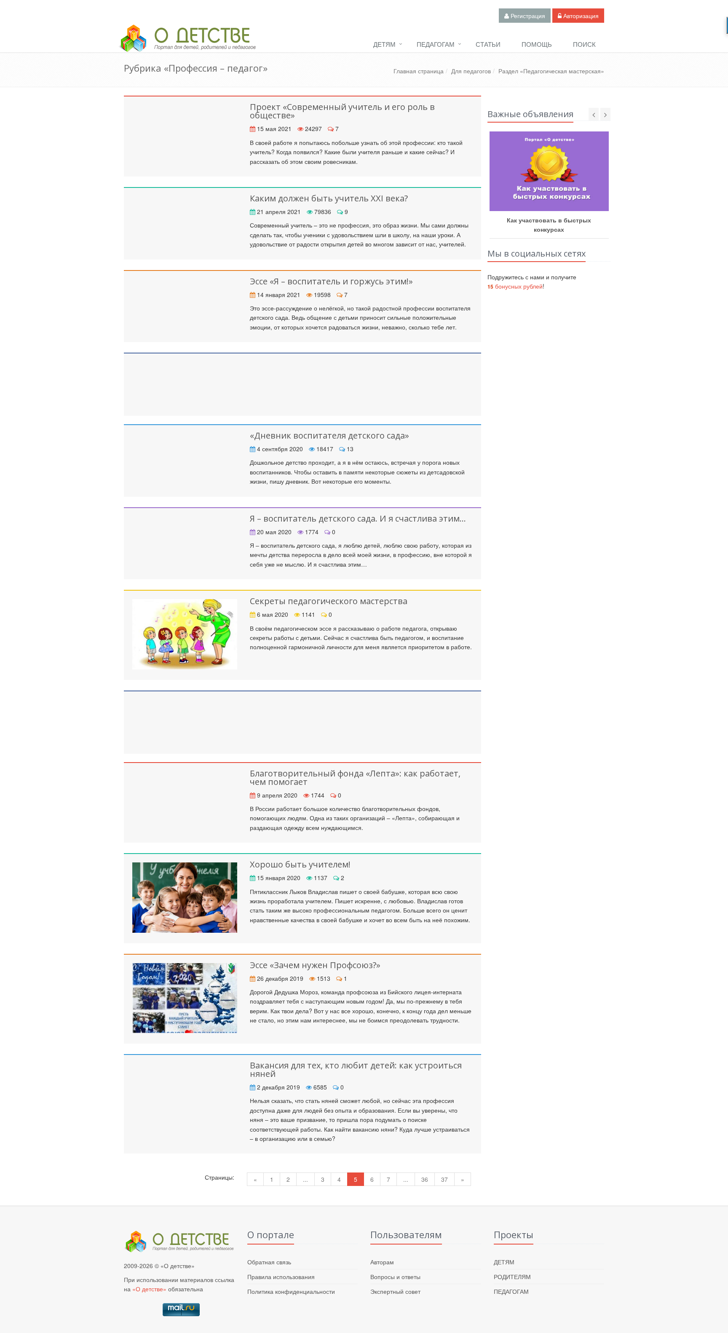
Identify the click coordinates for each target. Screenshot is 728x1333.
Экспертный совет (395, 1291)
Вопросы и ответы (395, 1276)
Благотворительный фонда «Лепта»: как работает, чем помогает (355, 777)
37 (444, 1179)
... (305, 1179)
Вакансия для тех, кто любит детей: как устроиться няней (356, 1069)
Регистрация (527, 15)
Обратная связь (269, 1262)
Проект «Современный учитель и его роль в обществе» (342, 111)
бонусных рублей (515, 286)
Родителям (512, 1276)
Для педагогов (471, 71)
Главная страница (418, 71)
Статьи (488, 44)
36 (424, 1179)
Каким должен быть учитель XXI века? (329, 198)
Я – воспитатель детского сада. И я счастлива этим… (358, 518)
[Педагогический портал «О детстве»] (187, 45)
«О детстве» (149, 1289)
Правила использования (281, 1276)
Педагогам (436, 44)
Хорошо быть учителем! (300, 864)
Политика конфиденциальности (291, 1291)
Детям (384, 44)
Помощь (537, 44)
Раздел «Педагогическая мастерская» (551, 71)
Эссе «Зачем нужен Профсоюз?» (315, 965)
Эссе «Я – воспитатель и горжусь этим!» (331, 281)
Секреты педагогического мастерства (328, 601)
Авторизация (580, 15)
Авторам (382, 1262)
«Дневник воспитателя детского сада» (329, 435)
